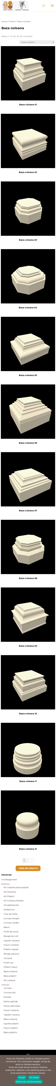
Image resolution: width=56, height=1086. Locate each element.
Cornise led (9, 992)
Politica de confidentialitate (28, 1082)
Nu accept (34, 1077)
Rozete (7, 997)
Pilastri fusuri (10, 967)
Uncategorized (9, 879)
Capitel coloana (12, 940)
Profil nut (8, 962)
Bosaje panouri (11, 954)
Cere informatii (28, 868)
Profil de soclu (11, 931)
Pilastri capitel (11, 949)
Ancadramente (11, 905)
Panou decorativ (12, 1006)
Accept (22, 1077)
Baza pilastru (10, 1032)
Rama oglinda (11, 1001)
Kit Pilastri (9, 896)
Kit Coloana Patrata (13, 900)
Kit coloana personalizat (16, 887)
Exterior (5, 884)
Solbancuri (9, 909)
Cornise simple (11, 918)
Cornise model (11, 922)
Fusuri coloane (11, 945)
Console (8, 958)
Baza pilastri (10, 976)
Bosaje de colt (11, 936)
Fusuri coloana (11, 1010)
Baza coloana (10, 971)
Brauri (7, 927)
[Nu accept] (52, 1070)
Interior (12, 21)
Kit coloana (9, 980)
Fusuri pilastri (11, 1028)
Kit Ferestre (10, 892)
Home (4, 21)
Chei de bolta (10, 914)
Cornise (8, 988)
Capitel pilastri (11, 1023)
